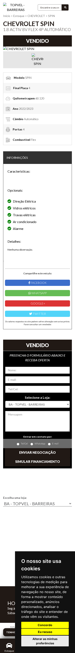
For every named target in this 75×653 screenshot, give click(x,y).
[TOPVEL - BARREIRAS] (15, 7)
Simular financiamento (37, 461)
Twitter (39, 313)
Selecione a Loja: (37, 397)
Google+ (37, 303)
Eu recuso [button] (45, 632)
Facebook (38, 282)
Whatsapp (39, 293)
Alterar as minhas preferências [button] (45, 641)
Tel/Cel (24, 443)
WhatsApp (40, 443)
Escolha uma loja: (15, 497)
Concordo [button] (45, 625)
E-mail (55, 443)
